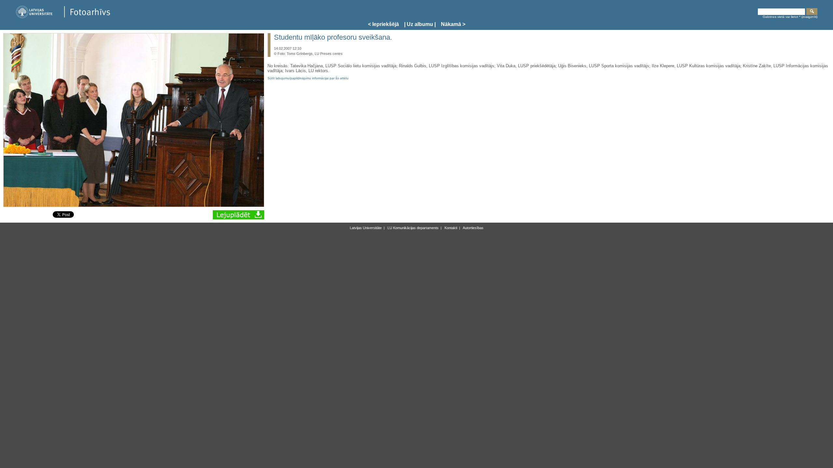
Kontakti (450, 228)
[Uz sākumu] (63, 17)
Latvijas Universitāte (366, 228)
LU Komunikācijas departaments (413, 228)
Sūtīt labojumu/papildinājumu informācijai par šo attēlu (307, 78)
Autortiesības (473, 228)
